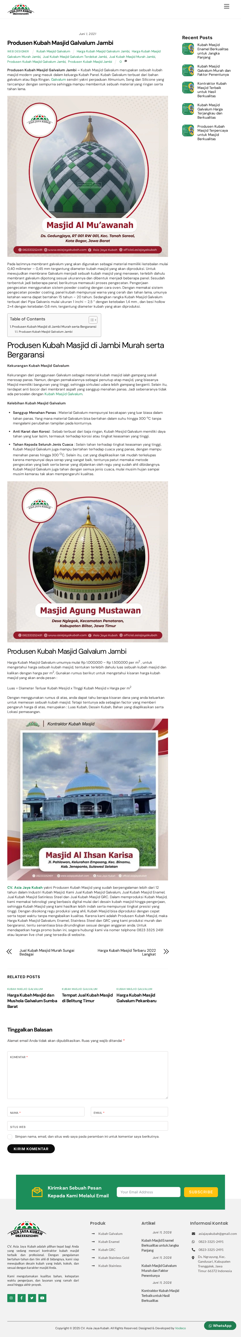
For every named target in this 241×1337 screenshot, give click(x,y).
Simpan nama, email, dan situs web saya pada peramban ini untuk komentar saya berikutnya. (87, 1136)
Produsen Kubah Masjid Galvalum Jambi (60, 43)
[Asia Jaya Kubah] (20, 12)
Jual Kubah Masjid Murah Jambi (132, 57)
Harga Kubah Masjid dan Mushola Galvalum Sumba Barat (32, 1000)
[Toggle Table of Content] (90, 320)
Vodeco (180, 1328)
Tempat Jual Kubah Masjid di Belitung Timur (87, 998)
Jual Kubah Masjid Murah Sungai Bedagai (47, 952)
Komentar (19, 1057)
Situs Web (17, 1127)
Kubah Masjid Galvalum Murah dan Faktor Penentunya (214, 70)
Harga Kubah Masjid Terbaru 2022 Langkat (127, 952)
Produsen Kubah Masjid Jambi (90, 62)
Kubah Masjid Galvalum (53, 51)
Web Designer (18, 51)
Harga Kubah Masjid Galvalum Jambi (103, 51)
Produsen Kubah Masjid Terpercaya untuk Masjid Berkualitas (212, 133)
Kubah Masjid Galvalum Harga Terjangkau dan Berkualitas (210, 111)
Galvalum (58, 79)
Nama (15, 1113)
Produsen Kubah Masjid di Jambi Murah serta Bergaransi (54, 327)
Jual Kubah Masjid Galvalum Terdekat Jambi (75, 57)
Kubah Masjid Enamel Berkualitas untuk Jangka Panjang (213, 51)
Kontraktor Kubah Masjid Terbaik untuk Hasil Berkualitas (212, 90)
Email (99, 1113)
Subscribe (201, 1192)
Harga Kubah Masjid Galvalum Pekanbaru (136, 998)
